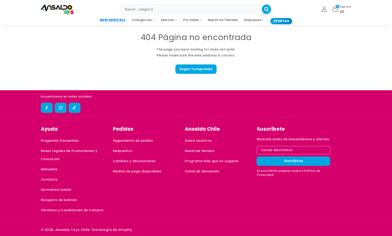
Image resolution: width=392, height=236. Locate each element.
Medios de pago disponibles (137, 171)
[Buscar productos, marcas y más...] (266, 9)
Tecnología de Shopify (111, 229)
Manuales (49, 169)
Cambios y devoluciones (134, 161)
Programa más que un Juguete (211, 161)
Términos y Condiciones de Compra (72, 210)
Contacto (49, 179)
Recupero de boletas (59, 200)
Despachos (123, 150)
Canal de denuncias (202, 171)
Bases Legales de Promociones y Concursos (69, 154)
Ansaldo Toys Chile (72, 229)
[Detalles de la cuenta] (324, 9)
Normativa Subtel (56, 189)
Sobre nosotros (198, 140)
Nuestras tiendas (199, 150)
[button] (143, 20)
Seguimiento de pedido (133, 140)
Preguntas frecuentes (60, 140)
